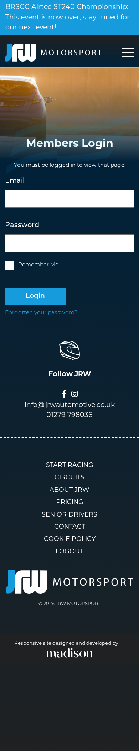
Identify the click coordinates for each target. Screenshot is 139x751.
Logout (69, 552)
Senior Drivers (69, 515)
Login (35, 296)
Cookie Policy (70, 539)
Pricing (69, 502)
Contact (69, 527)
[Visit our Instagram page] (74, 395)
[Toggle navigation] (128, 52)
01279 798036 (69, 415)
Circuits (69, 478)
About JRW (69, 490)
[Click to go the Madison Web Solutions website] (69, 652)
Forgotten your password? (41, 313)
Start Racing (69, 465)
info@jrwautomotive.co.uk (70, 405)
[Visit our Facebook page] (64, 395)
